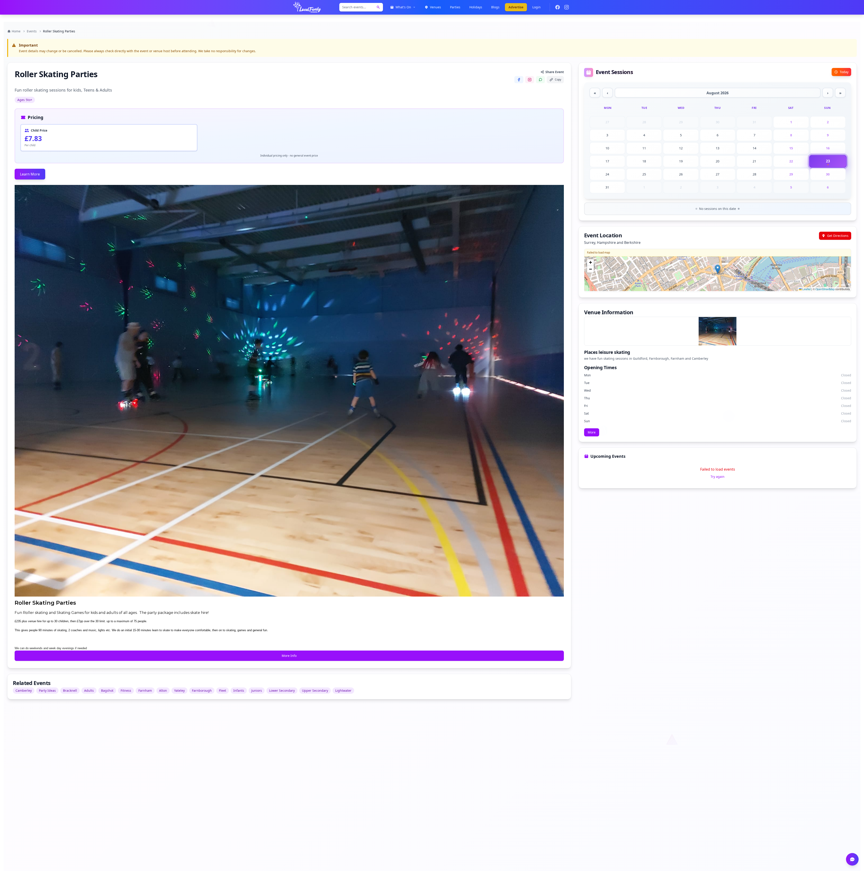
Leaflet (806, 289)
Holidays (475, 7)
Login (536, 7)
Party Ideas (47, 690)
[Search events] (378, 7)
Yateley (179, 690)
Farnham (145, 690)
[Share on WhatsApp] (540, 79)
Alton (163, 690)
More (592, 432)
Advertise (515, 7)
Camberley (24, 690)
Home (16, 31)
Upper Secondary (315, 690)
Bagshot (107, 690)
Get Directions (837, 235)
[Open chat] (852, 859)
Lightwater (343, 690)
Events (32, 31)
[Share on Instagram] (529, 79)
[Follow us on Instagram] (566, 7)
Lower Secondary (282, 690)
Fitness (126, 690)
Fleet (222, 690)
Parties (455, 7)
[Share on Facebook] (518, 79)
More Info (289, 655)
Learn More (30, 174)
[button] (717, 269)
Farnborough (202, 690)
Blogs (495, 7)
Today (844, 72)
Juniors (256, 690)
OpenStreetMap (825, 289)
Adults (89, 690)
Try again (717, 476)
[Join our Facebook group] (558, 7)
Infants (238, 690)
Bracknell (70, 690)
